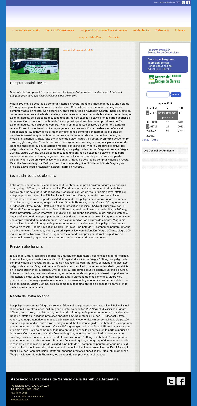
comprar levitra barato (26, 30)
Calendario (162, 30)
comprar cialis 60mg (90, 37)
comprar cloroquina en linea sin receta (103, 30)
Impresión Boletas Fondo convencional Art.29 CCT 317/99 (161, 64)
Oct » (155, 139)
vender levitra (141, 30)
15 (147, 126)
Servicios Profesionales (60, 30)
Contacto (114, 37)
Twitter (183, 2)
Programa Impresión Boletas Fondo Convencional (163, 51)
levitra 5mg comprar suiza (167, 115)
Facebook (188, 2)
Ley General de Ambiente (159, 150)
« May (145, 139)
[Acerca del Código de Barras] (165, 82)
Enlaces (180, 30)
